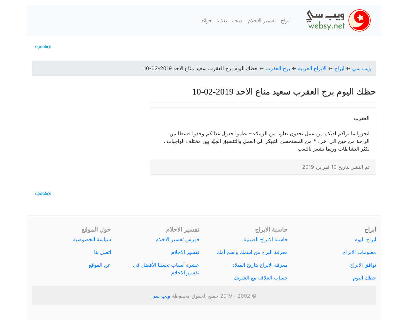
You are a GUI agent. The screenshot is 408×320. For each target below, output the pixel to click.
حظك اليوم (364, 277)
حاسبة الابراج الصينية (266, 239)
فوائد (206, 20)
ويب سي (361, 68)
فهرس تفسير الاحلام (177, 239)
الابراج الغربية (312, 68)
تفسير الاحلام (262, 20)
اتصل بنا (102, 252)
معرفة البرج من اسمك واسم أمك (252, 252)
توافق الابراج (363, 265)
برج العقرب (278, 68)
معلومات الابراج (359, 252)
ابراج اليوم (365, 239)
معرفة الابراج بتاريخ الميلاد (260, 265)
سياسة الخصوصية (92, 239)
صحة (237, 20)
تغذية (221, 20)
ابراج (286, 20)
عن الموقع (100, 265)
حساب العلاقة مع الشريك (261, 277)
